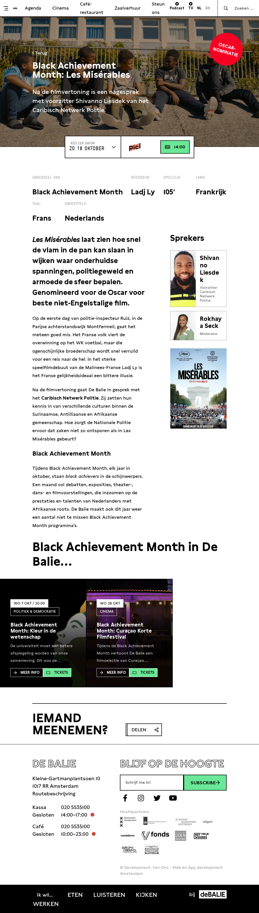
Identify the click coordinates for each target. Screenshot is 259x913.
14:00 (179, 146)
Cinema (60, 8)
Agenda (33, 8)
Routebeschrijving (53, 794)
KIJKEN (146, 895)
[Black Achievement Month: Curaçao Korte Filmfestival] (129, 631)
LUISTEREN (109, 895)
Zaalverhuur (128, 8)
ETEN (75, 895)
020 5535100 (75, 807)
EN (207, 8)
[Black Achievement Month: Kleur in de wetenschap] (43, 631)
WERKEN (46, 904)
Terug (40, 53)
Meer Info (30, 672)
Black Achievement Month (77, 192)
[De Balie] (15, 8)
